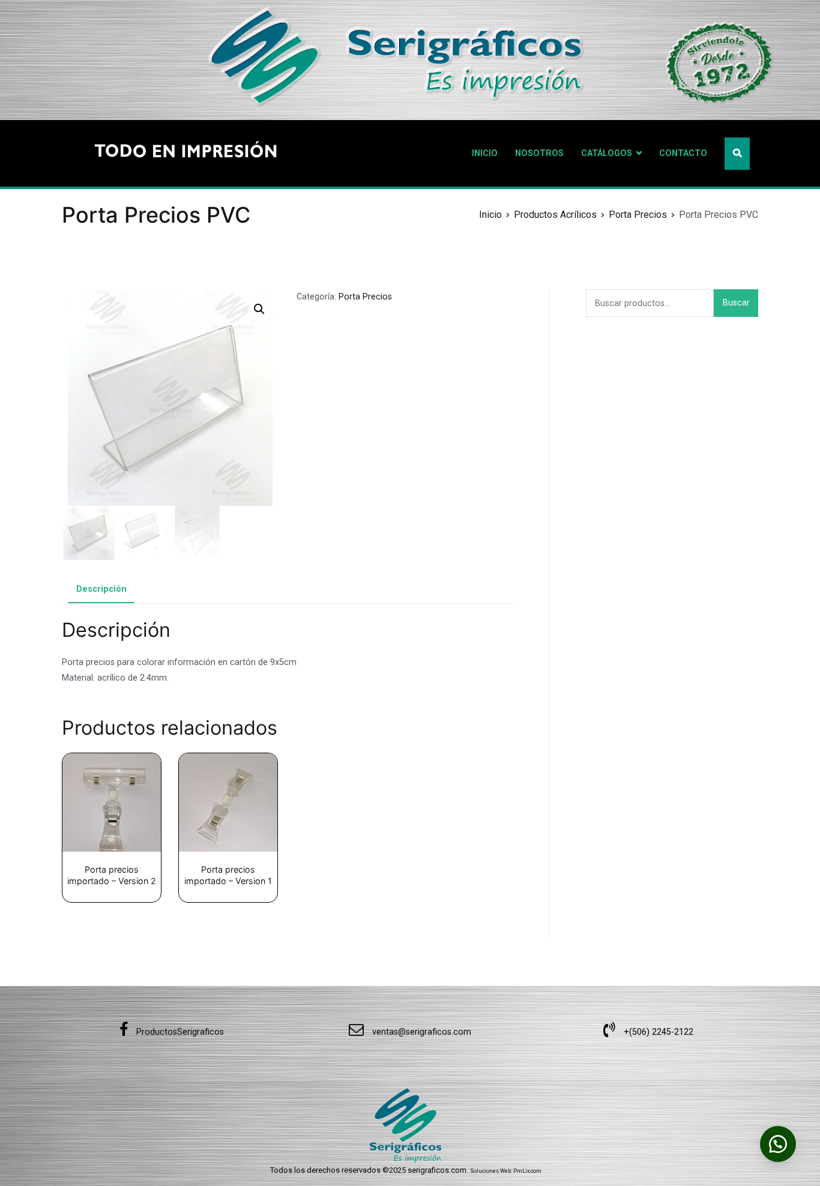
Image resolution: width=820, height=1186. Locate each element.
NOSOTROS (539, 153)
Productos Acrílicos (555, 214)
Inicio (490, 214)
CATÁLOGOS (606, 153)
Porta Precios (638, 214)
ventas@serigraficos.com (420, 1032)
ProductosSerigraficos (179, 1032)
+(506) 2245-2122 (657, 1032)
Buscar (736, 303)
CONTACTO (683, 153)
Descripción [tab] (101, 589)
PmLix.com (527, 1171)
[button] (259, 309)
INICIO (485, 153)
